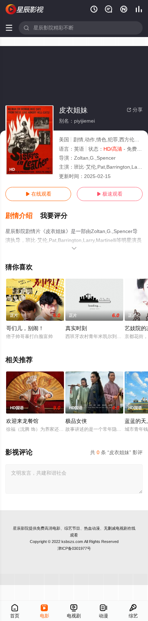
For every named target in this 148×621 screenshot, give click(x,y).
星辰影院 (21, 528)
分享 (135, 110)
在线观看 (38, 194)
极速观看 (109, 194)
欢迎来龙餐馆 (22, 421)
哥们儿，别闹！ (25, 328)
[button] (22, 215)
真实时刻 (76, 328)
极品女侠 (76, 421)
